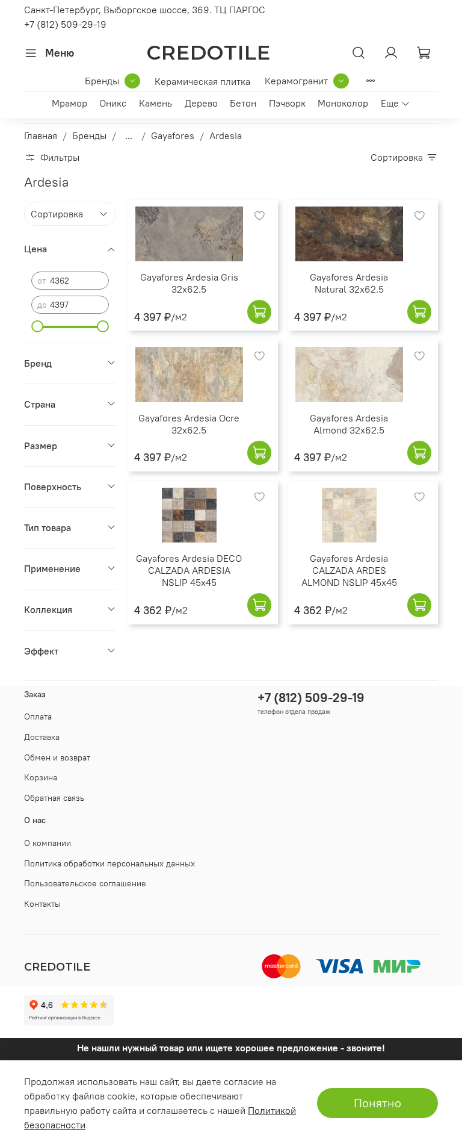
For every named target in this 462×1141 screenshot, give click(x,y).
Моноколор (343, 103)
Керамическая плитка (202, 81)
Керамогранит (296, 81)
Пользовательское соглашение (85, 883)
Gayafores (172, 135)
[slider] (37, 326)
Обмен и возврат (57, 757)
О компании (47, 843)
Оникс (112, 103)
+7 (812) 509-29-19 (65, 24)
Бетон (243, 103)
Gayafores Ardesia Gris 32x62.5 (189, 283)
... (128, 135)
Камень (155, 103)
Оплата (38, 716)
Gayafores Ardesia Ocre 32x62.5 (188, 424)
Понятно (377, 1102)
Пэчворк (287, 103)
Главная (40, 135)
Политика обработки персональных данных (109, 863)
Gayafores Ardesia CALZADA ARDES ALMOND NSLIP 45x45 (349, 570)
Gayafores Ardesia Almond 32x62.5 (349, 424)
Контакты (42, 903)
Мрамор (69, 103)
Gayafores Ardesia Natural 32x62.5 (349, 283)
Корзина (40, 777)
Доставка (42, 737)
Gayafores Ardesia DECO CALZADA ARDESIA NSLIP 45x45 (189, 570)
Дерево (201, 103)
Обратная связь (54, 797)
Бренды (102, 81)
